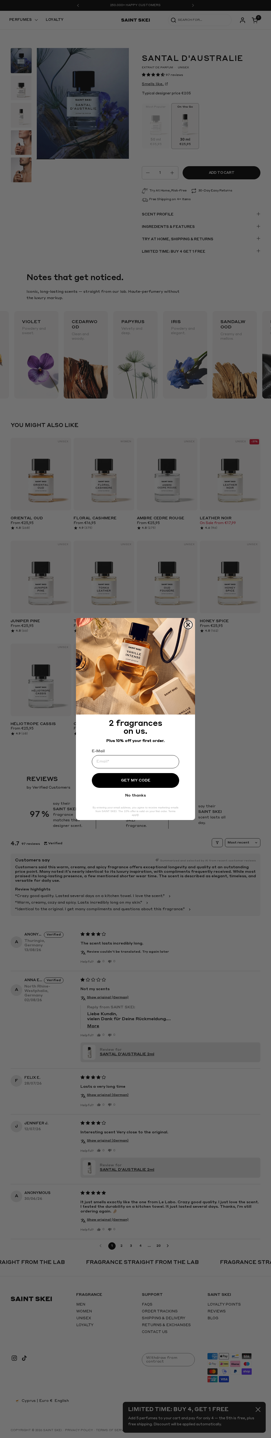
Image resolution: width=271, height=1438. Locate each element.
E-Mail (98, 751)
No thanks (135, 795)
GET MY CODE (135, 780)
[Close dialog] (188, 625)
